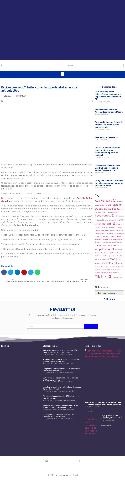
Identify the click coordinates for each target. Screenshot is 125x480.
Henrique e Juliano (109, 236)
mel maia (105, 259)
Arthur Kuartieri (113, 212)
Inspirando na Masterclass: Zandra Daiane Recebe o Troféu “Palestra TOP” (107, 168)
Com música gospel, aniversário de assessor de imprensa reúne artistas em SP (108, 95)
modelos (109, 263)
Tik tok (104, 276)
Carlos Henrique (110, 220)
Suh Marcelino (114, 270)
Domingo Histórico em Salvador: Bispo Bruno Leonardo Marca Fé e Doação (60, 416)
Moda (115, 259)
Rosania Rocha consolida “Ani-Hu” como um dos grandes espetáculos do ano (61, 360)
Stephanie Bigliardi (102, 270)
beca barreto (105, 215)
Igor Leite (106, 239)
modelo (98, 263)
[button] (62, 74)
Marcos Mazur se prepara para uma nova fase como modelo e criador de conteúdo (60, 351)
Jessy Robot (107, 246)
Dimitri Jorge (100, 233)
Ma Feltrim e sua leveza (106, 137)
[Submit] (91, 326)
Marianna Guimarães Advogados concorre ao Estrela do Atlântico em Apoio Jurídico (60, 406)
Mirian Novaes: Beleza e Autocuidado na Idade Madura (109, 110)
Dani (119, 227)
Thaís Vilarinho (113, 273)
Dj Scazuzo (110, 233)
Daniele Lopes (100, 230)
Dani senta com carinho (114, 230)
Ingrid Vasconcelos (110, 242)
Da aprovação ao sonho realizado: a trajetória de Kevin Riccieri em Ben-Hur (61, 370)
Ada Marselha (105, 200)
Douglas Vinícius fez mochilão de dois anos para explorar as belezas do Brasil (109, 183)
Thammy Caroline (101, 273)
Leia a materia (89, 411)
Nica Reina (107, 267)
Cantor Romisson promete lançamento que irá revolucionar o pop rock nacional (107, 151)
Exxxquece (119, 233)
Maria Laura (101, 256)
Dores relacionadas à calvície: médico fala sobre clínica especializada (109, 124)
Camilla (100, 220)
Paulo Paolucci (117, 267)
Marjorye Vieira (112, 256)
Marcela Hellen (106, 253)
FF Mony (98, 236)
